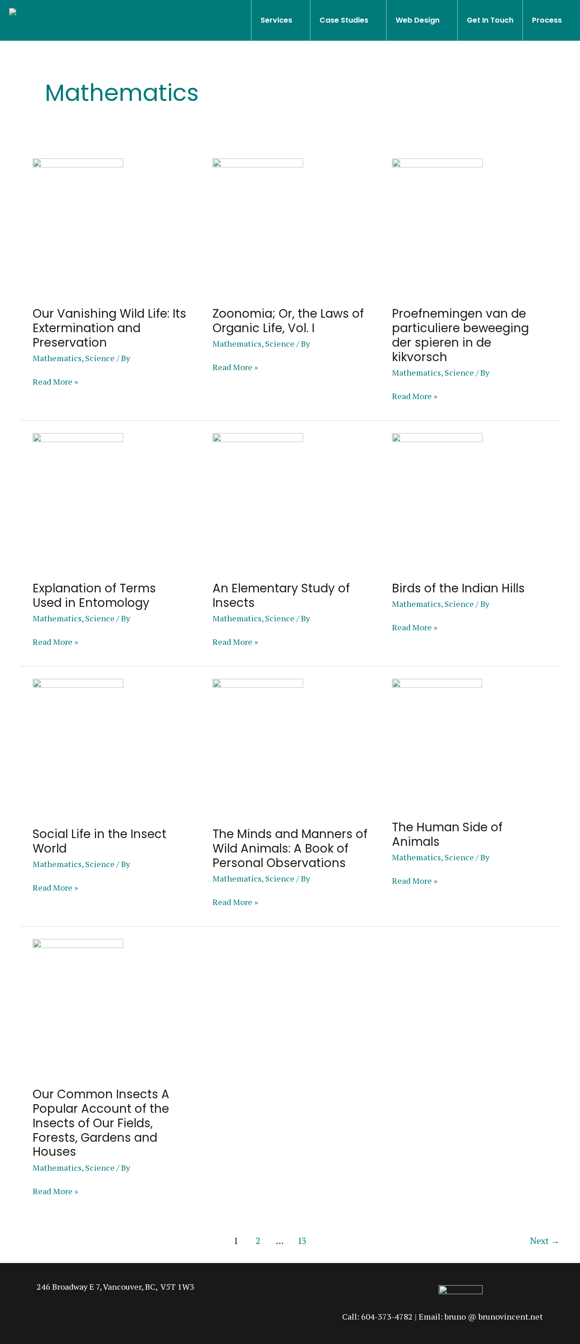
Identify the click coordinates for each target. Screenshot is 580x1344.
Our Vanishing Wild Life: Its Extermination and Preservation (109, 328)
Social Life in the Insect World (99, 841)
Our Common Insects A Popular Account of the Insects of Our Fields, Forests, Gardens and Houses (101, 1123)
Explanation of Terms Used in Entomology (94, 595)
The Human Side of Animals (447, 834)
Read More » (55, 381)
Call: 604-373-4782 (377, 1316)
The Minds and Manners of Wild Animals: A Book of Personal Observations (290, 848)
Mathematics (57, 358)
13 (301, 1240)
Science (100, 358)
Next (545, 1240)
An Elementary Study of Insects (281, 595)
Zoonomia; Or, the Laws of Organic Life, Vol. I (288, 320)
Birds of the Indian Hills (458, 588)
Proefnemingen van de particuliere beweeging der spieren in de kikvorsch (460, 335)
